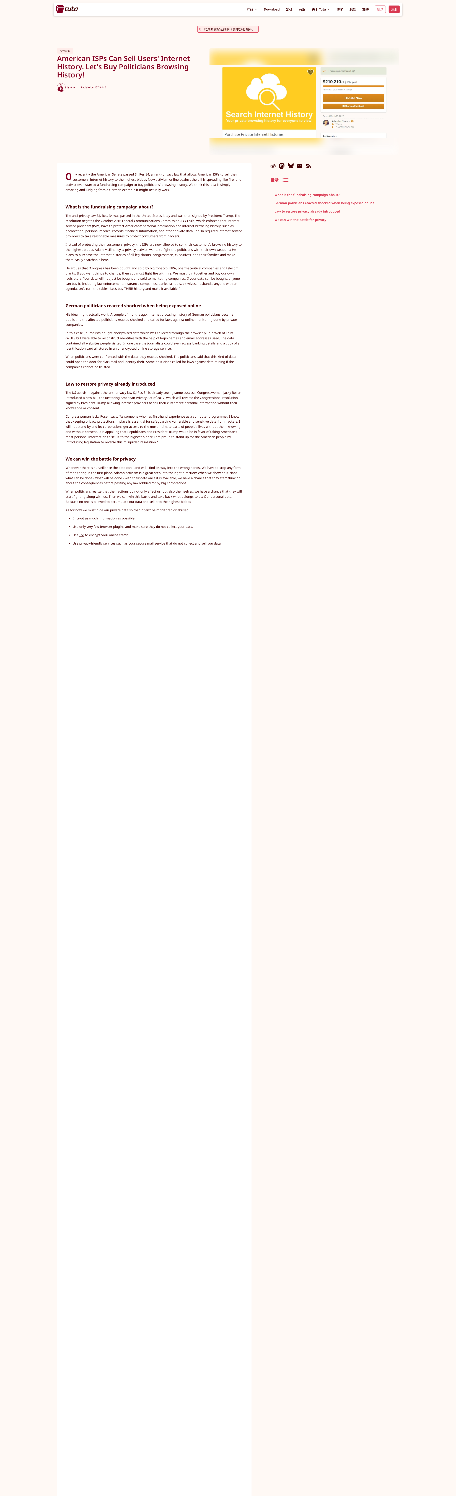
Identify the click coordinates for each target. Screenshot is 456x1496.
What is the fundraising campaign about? (307, 195)
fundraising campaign (114, 207)
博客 (340, 9)
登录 (380, 9)
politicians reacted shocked (122, 319)
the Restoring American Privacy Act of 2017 (131, 398)
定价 (289, 9)
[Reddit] (273, 166)
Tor (81, 535)
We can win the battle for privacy (300, 220)
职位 (352, 9)
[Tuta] (67, 9)
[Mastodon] (282, 166)
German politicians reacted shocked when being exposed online (324, 203)
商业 (302, 9)
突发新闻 (65, 51)
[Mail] (300, 166)
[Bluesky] (291, 166)
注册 (394, 9)
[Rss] (309, 166)
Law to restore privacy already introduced (307, 211)
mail (150, 543)
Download (272, 9)
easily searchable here (91, 260)
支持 (365, 9)
